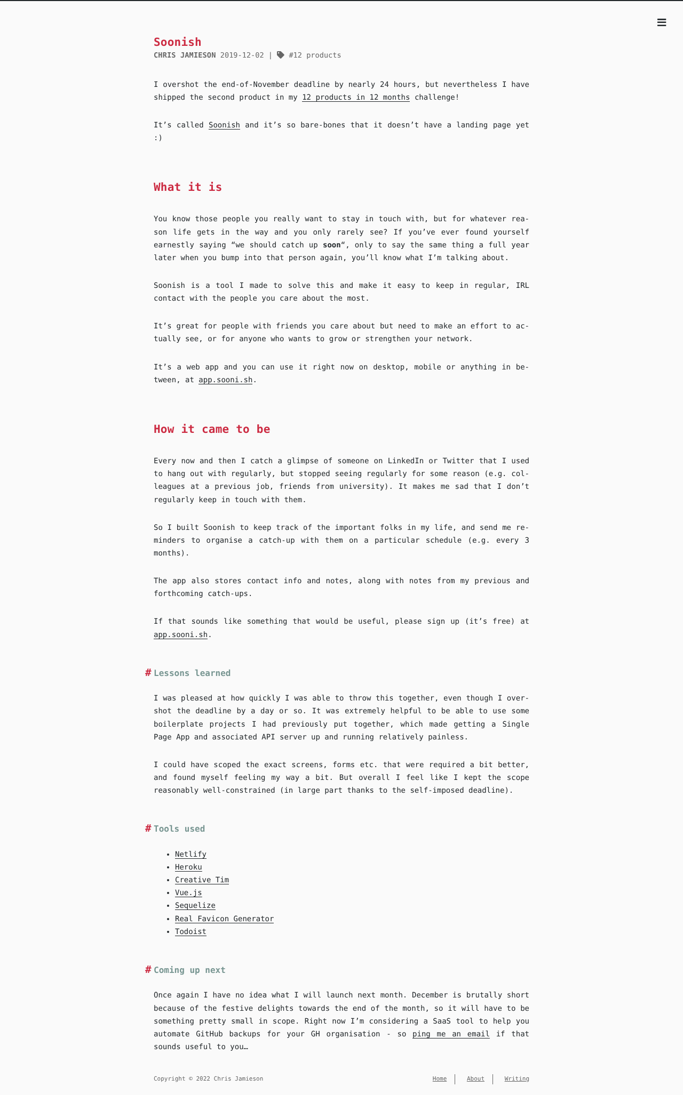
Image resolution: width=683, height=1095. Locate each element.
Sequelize (195, 905)
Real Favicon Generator (224, 919)
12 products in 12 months (356, 97)
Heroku (188, 867)
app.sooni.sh (225, 380)
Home (440, 1078)
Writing (517, 1078)
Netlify (191, 854)
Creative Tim (202, 880)
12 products (317, 55)
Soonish (224, 125)
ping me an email (451, 1034)
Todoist (191, 932)
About (476, 1078)
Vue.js (188, 893)
